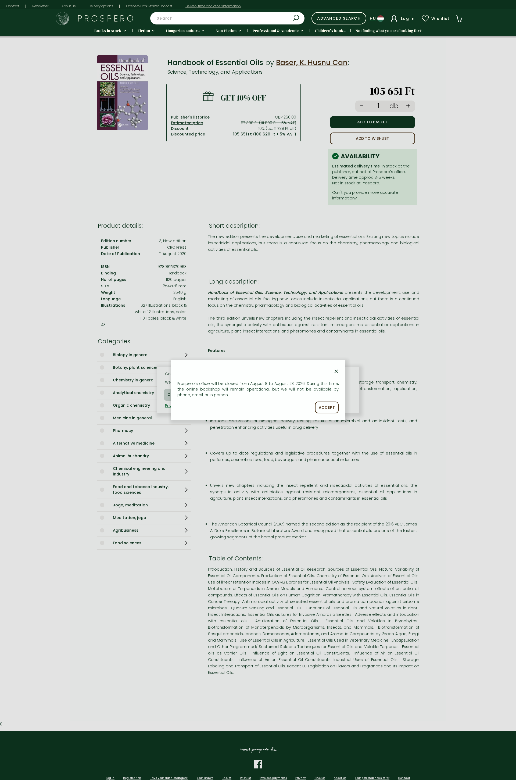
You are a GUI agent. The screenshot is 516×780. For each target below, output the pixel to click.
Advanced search (339, 18)
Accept (327, 407)
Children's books (330, 30)
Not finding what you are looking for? (389, 30)
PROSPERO (106, 18)
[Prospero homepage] (62, 18)
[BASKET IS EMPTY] (459, 18)
